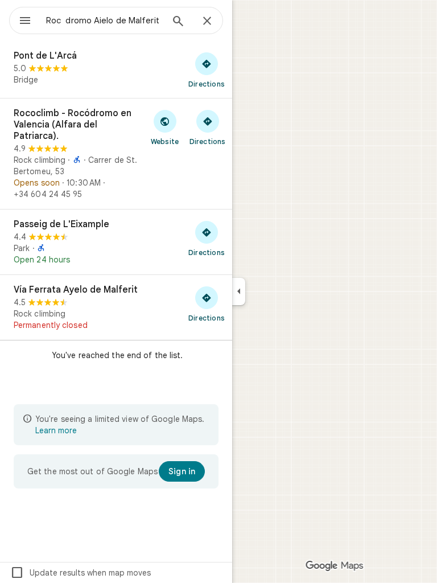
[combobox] (104, 20)
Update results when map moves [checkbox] (80, 573)
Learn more (56, 430)
